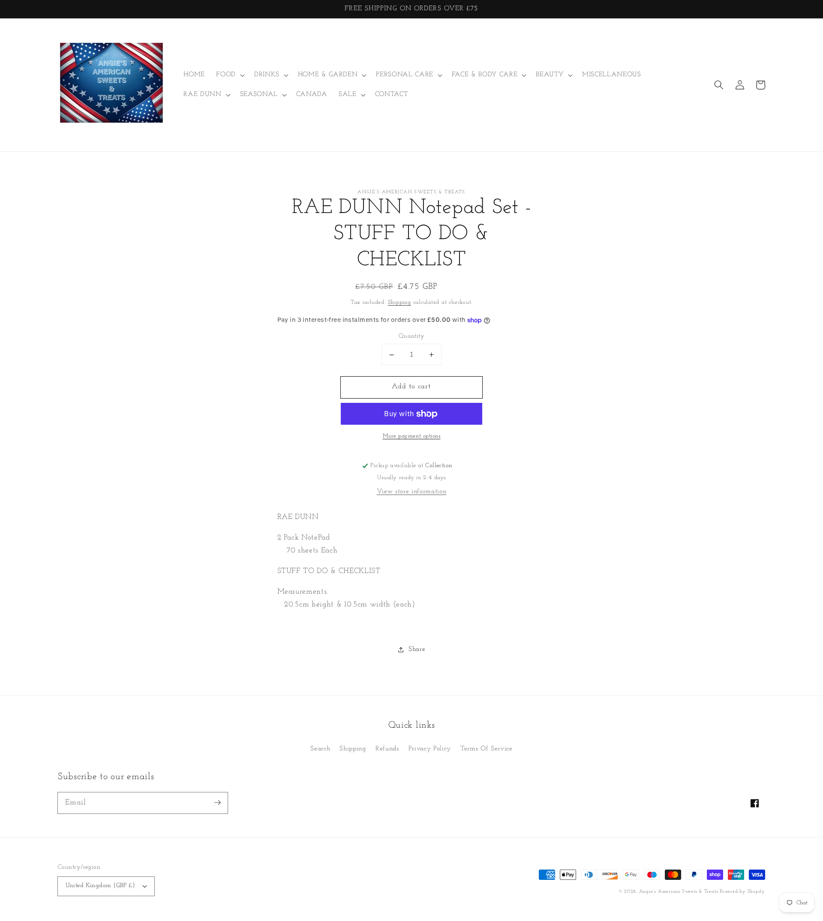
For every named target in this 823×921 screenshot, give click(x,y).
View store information (412, 492)
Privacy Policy (429, 748)
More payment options (412, 436)
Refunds (387, 748)
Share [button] (416, 649)
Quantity (412, 336)
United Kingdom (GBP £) (100, 885)
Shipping (399, 303)
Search (320, 748)
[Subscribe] (217, 802)
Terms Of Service (486, 748)
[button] (229, 75)
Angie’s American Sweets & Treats (679, 891)
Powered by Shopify (742, 891)
